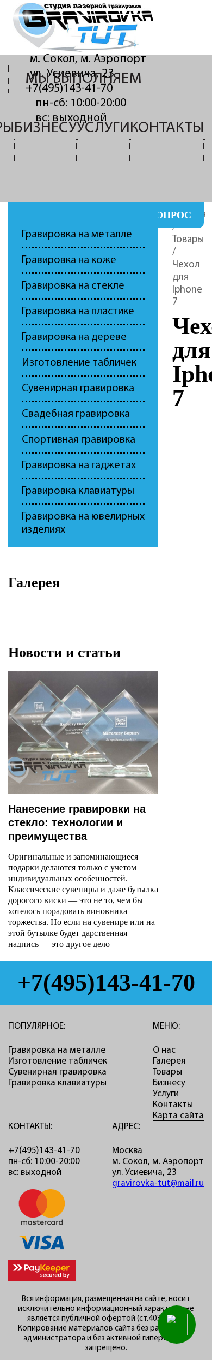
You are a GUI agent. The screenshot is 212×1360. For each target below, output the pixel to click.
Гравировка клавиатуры (78, 491)
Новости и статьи (64, 652)
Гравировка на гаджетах (79, 465)
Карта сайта (178, 1115)
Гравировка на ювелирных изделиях (83, 523)
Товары (188, 240)
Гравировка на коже (69, 260)
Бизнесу (45, 128)
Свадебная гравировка (76, 414)
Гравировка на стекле (73, 286)
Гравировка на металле (77, 234)
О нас (164, 1050)
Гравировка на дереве (74, 337)
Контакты (167, 128)
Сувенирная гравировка (78, 388)
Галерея (34, 582)
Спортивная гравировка (78, 439)
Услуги (103, 128)
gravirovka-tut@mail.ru (158, 1183)
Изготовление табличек (79, 362)
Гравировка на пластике (78, 311)
